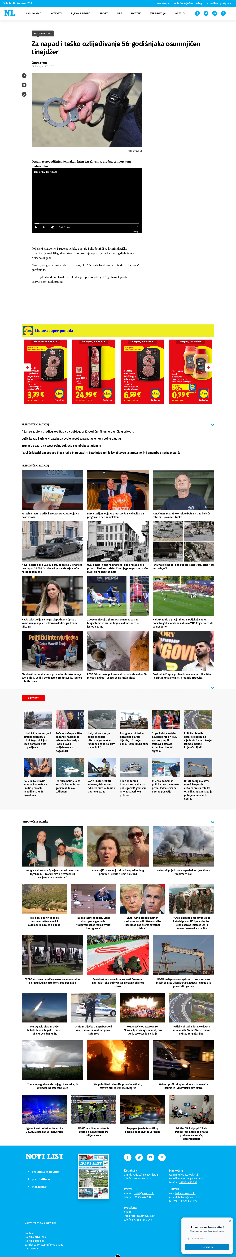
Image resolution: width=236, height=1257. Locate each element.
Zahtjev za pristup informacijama (44, 1244)
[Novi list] (9, 13)
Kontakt (29, 1233)
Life (119, 13)
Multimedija (158, 13)
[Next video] (44, 227)
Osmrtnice (163, 3)
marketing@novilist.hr (191, 1178)
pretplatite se (41, 1179)
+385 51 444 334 (142, 1197)
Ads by (135, 232)
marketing (39, 1187)
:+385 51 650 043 (143, 1219)
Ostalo (180, 13)
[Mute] (52, 227)
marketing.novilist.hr (187, 1174)
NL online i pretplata (219, 3)
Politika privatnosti (36, 1237)
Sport (104, 13)
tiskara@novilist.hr (189, 1197)
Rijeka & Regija (80, 13)
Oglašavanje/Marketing (188, 3)
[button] (209, 367)
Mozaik (136, 13)
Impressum (31, 1248)
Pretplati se (207, 1247)
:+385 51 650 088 (188, 1182)
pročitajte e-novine (45, 1171)
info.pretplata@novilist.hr (139, 1215)
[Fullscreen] (138, 227)
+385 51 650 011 (142, 1178)
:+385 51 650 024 (188, 1201)
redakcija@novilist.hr (145, 1174)
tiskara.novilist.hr (185, 1193)
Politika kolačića (34, 1240)
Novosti (56, 13)
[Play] (36, 227)
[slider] (87, 223)
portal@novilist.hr (143, 1193)
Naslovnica (33, 13)
